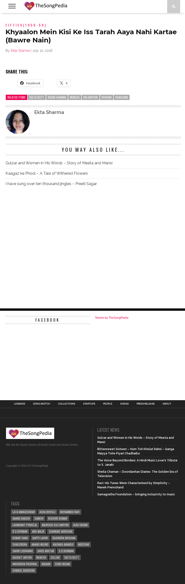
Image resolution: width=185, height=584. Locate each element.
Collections (66, 404)
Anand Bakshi (21, 518)
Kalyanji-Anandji (63, 544)
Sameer (39, 518)
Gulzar (55, 557)
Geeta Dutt (36, 97)
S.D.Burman (66, 551)
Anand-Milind (40, 544)
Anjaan (46, 564)
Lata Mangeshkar (24, 512)
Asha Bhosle (48, 512)
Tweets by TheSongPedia (111, 317)
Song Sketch (41, 404)
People (107, 404)
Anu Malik (38, 531)
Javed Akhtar (45, 551)
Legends (19, 404)
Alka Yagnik (80, 525)
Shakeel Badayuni (24, 570)
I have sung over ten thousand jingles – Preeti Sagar (51, 183)
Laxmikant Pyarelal (25, 525)
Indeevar (83, 544)
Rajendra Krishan (64, 538)
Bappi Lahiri (40, 538)
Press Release (146, 404)
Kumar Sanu (20, 538)
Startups (89, 404)
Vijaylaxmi (121, 97)
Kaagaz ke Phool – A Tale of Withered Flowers (47, 173)
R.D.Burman (20, 531)
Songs (124, 404)
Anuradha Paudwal (25, 564)
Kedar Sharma (57, 97)
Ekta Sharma (20, 51)
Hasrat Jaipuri (22, 557)
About (167, 404)
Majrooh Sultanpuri (55, 525)
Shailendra (20, 544)
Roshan (107, 97)
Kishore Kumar (57, 518)
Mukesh (74, 97)
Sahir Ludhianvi (23, 551)
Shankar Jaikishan (61, 531)
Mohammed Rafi (69, 512)
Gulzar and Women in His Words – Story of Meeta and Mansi (59, 163)
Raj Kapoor (90, 97)
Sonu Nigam (62, 564)
